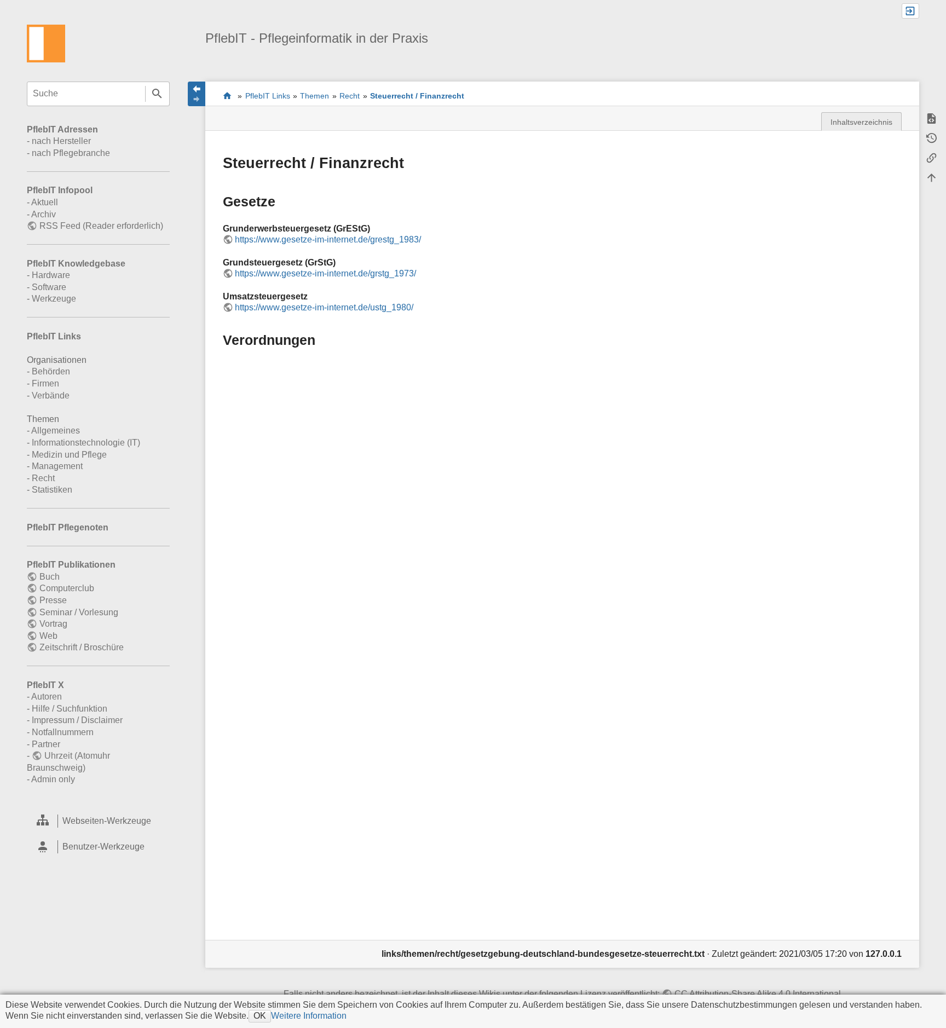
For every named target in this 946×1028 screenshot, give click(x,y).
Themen (314, 95)
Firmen (45, 383)
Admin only (53, 779)
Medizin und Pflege (69, 454)
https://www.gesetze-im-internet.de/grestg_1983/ (328, 239)
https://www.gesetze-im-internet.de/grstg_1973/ (325, 273)
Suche (157, 94)
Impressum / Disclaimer (77, 720)
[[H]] (46, 43)
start (227, 95)
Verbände (51, 395)
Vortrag (53, 623)
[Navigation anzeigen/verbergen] (196, 94)
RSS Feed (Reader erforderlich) (101, 225)
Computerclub (66, 588)
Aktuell (44, 202)
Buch (49, 576)
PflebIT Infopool (60, 190)
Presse (52, 600)
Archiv (43, 214)
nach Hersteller (61, 141)
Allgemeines (55, 430)
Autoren (46, 696)
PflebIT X (45, 685)
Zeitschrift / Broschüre (81, 647)
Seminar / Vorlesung (78, 612)
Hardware (51, 275)
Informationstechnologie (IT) (86, 442)
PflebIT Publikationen (71, 564)
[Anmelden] (910, 11)
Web (48, 635)
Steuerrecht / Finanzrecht (417, 95)
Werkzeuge (54, 298)
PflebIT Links (54, 336)
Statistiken (52, 489)
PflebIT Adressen (62, 129)
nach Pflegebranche (71, 153)
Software (49, 287)
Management (57, 466)
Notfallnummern (63, 732)
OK (259, 1015)
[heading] (98, 821)
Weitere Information (309, 1015)
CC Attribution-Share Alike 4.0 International (757, 993)
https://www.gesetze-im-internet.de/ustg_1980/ (324, 307)
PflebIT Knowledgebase (76, 263)
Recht (43, 478)
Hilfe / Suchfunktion (69, 708)
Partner (46, 744)
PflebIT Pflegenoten (67, 527)
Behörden (51, 371)
